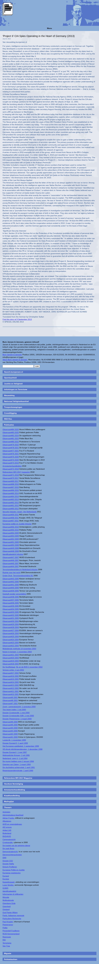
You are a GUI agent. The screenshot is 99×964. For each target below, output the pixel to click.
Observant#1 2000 (10, 737)
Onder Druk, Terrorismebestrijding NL (18, 576)
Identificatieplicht (9, 891)
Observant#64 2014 (11, 496)
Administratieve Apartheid (13, 815)
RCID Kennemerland (11, 934)
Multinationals (8, 900)
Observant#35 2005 (11, 606)
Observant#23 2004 (11, 643)
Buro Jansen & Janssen (12, 355)
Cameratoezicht (9, 839)
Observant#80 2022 (11, 442)
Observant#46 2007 (11, 560)
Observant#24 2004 (11, 640)
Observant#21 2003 (11, 655)
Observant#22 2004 (11, 646)
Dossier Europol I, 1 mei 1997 (15, 752)
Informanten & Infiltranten (13, 894)
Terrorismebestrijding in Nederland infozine (20, 569)
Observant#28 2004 (11, 627)
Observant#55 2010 (11, 530)
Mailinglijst (9, 801)
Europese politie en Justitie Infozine (17, 524)
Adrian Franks (8, 818)
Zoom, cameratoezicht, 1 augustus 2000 (19, 707)
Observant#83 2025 (11, 432)
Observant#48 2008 (11, 551)
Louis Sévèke (8, 885)
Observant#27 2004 (11, 630)
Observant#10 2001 (11, 694)
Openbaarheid (10, 378)
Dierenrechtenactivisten (12, 855)
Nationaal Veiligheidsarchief (16, 401)
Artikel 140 (7, 830)
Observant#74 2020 (11, 460)
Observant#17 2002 (11, 673)
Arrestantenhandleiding (12, 466)
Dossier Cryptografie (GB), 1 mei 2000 (18, 716)
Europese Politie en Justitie (14, 870)
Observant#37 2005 (11, 600)
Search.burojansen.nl (13, 372)
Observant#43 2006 (11, 579)
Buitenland (7, 833)
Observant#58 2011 (11, 518)
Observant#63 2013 (11, 499)
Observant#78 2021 (11, 448)
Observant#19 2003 (11, 661)
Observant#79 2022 (11, 445)
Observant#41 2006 (11, 585)
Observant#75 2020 (11, 457)
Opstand (6, 909)
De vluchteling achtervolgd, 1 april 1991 (19, 767)
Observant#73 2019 (11, 463)
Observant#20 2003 (11, 658)
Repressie (7, 937)
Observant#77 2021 (11, 451)
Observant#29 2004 (11, 624)
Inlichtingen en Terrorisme (15, 389)
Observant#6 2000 (10, 722)
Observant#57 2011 (11, 521)
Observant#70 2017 (11, 478)
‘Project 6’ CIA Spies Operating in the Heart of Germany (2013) (39, 36)
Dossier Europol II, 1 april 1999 (15, 743)
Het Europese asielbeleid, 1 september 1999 (21, 746)
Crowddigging (10, 413)
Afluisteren (7, 821)
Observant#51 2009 (11, 542)
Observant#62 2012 (11, 502)
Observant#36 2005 (11, 603)
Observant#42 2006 (11, 582)
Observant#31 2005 (11, 618)
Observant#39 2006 (11, 591)
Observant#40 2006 (11, 588)
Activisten (6, 812)
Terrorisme (7, 943)
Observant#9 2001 (10, 697)
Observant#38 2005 (11, 597)
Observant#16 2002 (11, 676)
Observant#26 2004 (11, 633)
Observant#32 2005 (11, 615)
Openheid (7, 906)
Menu (49, 28)
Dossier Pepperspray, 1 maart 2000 (17, 719)
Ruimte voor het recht (11, 572)
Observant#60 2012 (11, 509)
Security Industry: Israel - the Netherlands (19, 512)
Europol (6, 876)
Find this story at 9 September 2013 (17, 319)
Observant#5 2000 (10, 725)
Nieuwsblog (9, 395)
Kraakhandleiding (12, 796)
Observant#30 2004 (11, 621)
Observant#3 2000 (10, 731)
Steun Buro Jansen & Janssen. (15, 360)
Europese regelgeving (11, 873)
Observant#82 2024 (11, 435)
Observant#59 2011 (11, 515)
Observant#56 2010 (11, 527)
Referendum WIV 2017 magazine (16, 472)
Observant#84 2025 (11, 429)
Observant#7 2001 (10, 703)
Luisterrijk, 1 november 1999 (14, 740)
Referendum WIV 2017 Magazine (18, 778)
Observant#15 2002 (11, 679)
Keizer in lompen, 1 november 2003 (17, 652)
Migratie (6, 897)
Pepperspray (8, 925)
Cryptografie (8, 842)
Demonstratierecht (10, 852)
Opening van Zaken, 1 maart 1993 (17, 764)
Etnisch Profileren (10, 867)
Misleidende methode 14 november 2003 (19, 649)
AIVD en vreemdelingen (12, 824)
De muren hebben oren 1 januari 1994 (18, 761)
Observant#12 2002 (11, 688)
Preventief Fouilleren (11, 931)
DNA (4, 858)
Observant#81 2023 (11, 438)
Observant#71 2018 (11, 475)
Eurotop (6, 879)
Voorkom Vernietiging (13, 784)
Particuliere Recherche (12, 919)
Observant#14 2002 (11, 682)
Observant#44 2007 (11, 566)
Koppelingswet (8, 882)
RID (4, 940)
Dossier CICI (8, 861)
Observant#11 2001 (11, 691)
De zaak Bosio (8, 848)
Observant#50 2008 (11, 545)
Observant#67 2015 (11, 487)
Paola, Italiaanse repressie (13, 915)
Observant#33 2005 (11, 612)
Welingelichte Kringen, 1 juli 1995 (16, 755)
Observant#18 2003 (11, 664)
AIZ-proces (7, 827)
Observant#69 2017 (11, 481)
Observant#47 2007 (11, 557)
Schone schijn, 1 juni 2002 (13, 670)
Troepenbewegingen (13, 407)
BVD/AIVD (7, 836)
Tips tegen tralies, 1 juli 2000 (14, 710)
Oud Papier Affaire (10, 912)
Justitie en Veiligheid (13, 384)
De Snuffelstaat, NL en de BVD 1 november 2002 (23, 667)
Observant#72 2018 (11, 469)
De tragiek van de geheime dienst (16, 845)
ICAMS (5, 888)
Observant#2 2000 (10, 734)
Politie (5, 928)
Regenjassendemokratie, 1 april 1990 (18, 770)
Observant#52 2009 (11, 539)
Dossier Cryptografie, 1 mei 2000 (16, 713)
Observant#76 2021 (11, 454)
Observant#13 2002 (11, 685)
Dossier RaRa (8, 864)
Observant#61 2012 (11, 505)
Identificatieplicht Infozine (13, 554)
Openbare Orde (9, 903)
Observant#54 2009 (11, 533)
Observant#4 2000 (10, 728)
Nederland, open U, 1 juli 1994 (15, 758)
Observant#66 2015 (11, 490)
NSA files (8, 419)
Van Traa (6, 946)
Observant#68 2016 (11, 484)
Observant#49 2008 (11, 548)
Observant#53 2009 (11, 536)
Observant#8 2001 (10, 700)
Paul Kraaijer (8, 922)
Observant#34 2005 (11, 609)
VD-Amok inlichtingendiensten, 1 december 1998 (22, 749)
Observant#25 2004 (11, 636)
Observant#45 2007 (11, 563)
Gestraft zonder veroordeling (14, 594)
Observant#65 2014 (11, 493)
